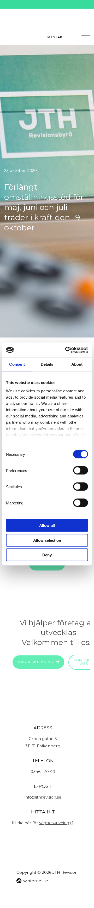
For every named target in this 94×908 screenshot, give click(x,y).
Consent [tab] (17, 364)
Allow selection (47, 540)
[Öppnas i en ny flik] (66, 350)
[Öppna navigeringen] (85, 37)
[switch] (80, 470)
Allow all (47, 525)
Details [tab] (47, 364)
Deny (47, 555)
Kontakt (56, 37)
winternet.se (35, 880)
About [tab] (77, 364)
